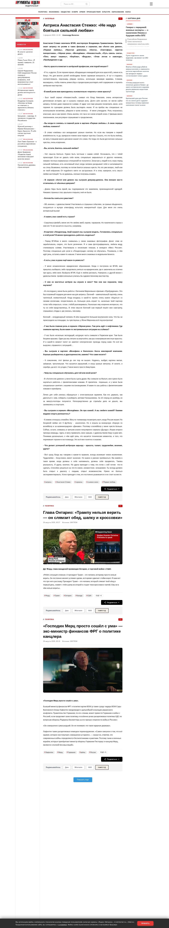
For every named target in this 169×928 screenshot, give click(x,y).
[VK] (145, 4)
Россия (92, 752)
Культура (106, 12)
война (82, 752)
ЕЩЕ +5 (99, 595)
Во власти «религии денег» (25, 53)
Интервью (49, 18)
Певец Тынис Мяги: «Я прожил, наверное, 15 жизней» (26, 62)
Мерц (60, 752)
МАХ (90, 497)
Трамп (57, 595)
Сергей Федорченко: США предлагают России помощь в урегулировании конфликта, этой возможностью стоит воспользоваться (27, 77)
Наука (128, 12)
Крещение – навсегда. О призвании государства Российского (27, 118)
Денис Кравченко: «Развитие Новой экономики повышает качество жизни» (26, 155)
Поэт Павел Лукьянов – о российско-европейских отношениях (27, 144)
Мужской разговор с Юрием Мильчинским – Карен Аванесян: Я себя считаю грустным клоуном (27, 130)
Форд (47, 595)
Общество (65, 12)
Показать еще (83, 780)
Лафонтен (48, 752)
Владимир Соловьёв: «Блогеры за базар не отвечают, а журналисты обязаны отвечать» (26, 105)
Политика (42, 12)
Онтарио (68, 595)
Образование (118, 12)
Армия (82, 12)
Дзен (67, 497)
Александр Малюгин (70, 35)
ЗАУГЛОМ (73, 522)
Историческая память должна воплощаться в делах (26, 92)
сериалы (78, 482)
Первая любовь (108, 482)
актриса (47, 482)
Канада (79, 595)
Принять (145, 923)
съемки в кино (92, 482)
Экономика (54, 12)
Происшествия (94, 12)
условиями (62, 925)
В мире (75, 12)
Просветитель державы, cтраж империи (27, 166)
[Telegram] (139, 4)
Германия (71, 752)
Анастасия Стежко (63, 482)
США (88, 595)
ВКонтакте (78, 497)
